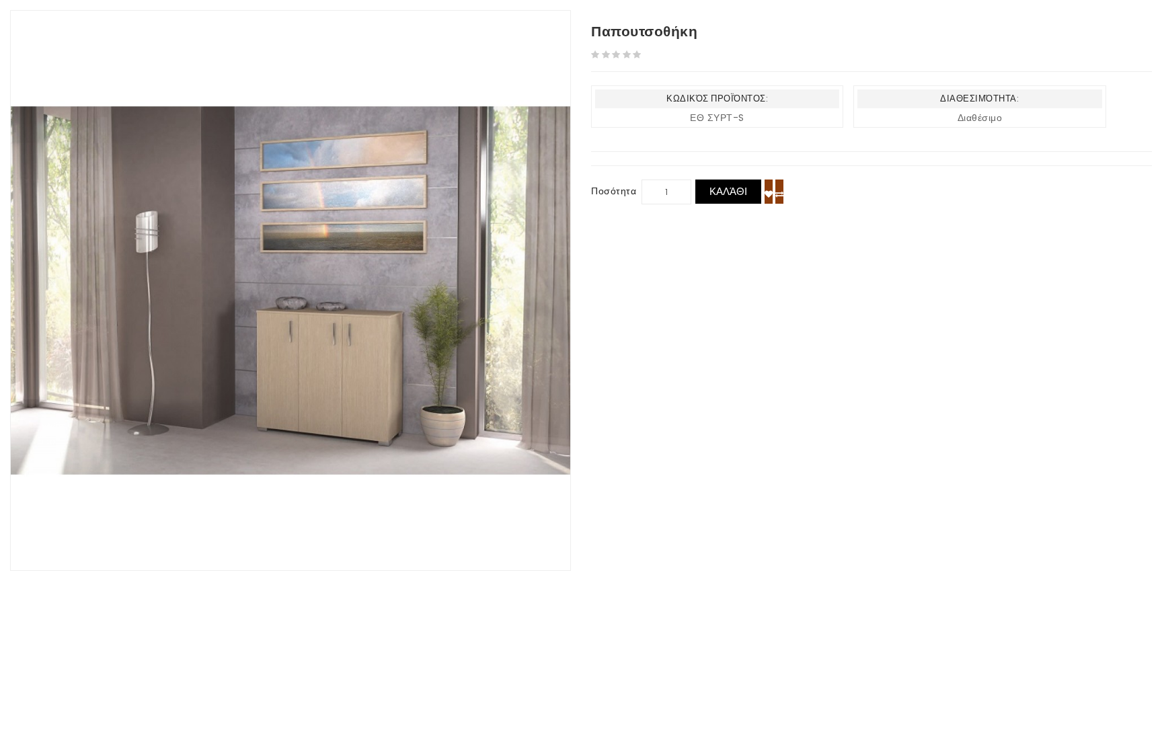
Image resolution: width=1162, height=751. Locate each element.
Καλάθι (728, 191)
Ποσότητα (613, 191)
